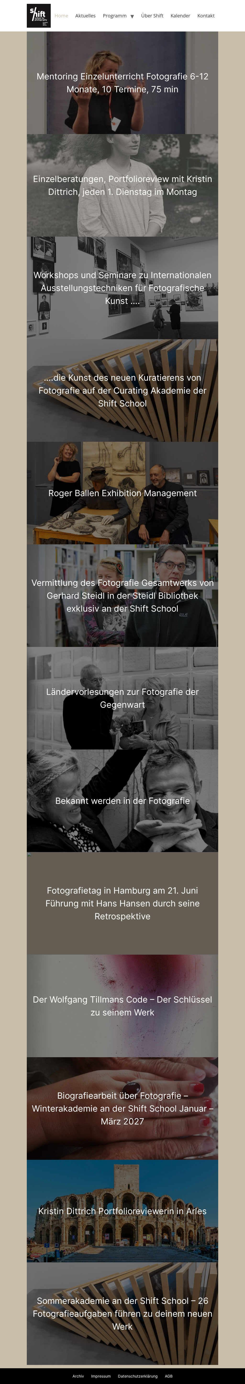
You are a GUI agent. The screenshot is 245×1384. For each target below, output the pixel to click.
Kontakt (206, 15)
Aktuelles (85, 15)
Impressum (101, 1376)
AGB (169, 1376)
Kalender (180, 15)
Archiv (78, 1376)
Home (61, 15)
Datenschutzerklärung (138, 1376)
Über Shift (152, 15)
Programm (115, 15)
